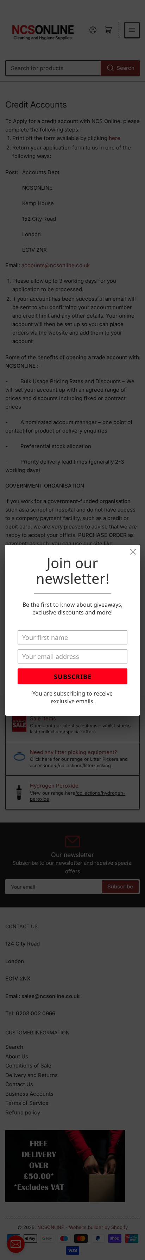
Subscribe (73, 676)
